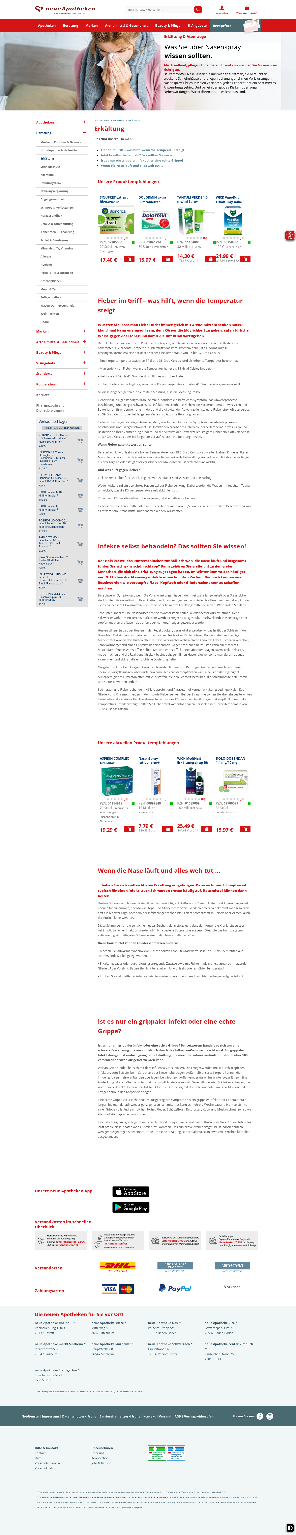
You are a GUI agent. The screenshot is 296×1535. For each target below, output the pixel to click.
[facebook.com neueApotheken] (260, 1416)
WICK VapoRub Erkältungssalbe (230, 199)
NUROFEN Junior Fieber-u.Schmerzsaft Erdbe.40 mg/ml (53, 438)
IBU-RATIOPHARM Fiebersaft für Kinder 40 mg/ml (53, 478)
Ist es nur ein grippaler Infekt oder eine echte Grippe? (142, 160)
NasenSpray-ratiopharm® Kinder (53, 560)
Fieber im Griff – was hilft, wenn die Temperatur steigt (142, 150)
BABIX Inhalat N (50, 494)
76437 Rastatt (44, 1333)
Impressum (50, 1416)
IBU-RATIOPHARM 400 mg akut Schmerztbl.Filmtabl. (52, 579)
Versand (165, 1416)
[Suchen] (198, 9)
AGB (178, 1416)
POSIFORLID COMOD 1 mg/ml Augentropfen (53, 523)
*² (55, 1323)
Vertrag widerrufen (199, 1416)
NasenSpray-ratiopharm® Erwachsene (149, 762)
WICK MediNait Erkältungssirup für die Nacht (193, 762)
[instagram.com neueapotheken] (269, 1416)
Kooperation (100, 1458)
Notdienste (30, 1416)
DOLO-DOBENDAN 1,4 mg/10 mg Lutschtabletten (230, 762)
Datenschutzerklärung (79, 1416)
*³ (170, 1344)
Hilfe (38, 1458)
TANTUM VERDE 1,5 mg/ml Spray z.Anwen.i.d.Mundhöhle (196, 203)
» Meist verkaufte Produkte (62, 428)
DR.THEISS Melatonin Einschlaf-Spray (52, 597)
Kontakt (149, 1416)
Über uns (97, 1453)
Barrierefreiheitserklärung (119, 1416)
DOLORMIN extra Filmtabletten (152, 199)
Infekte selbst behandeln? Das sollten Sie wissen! (138, 155)
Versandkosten (45, 1468)
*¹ (112, 1344)
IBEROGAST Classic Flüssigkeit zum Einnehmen (52, 458)
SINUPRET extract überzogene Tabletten (114, 201)
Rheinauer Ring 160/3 (50, 1328)
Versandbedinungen (49, 1463)
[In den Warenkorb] (129, 259)
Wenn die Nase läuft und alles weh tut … (132, 166)
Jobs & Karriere (101, 1463)
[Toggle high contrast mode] (290, 1528)
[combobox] (159, 9)
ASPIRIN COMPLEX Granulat (114, 760)
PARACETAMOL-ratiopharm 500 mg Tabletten (50, 542)
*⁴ (58, 1370)
